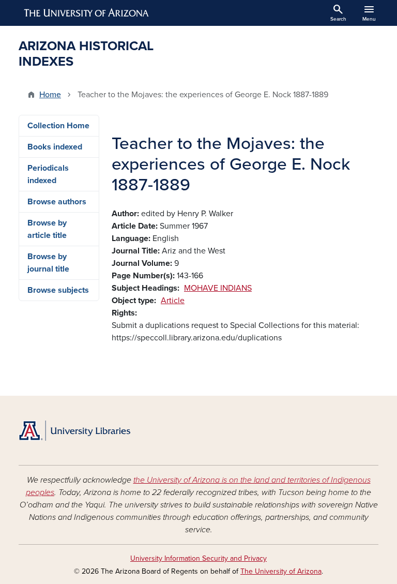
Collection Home (58, 126)
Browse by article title (47, 229)
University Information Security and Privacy (198, 558)
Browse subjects (58, 290)
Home (50, 94)
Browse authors (56, 202)
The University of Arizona (281, 571)
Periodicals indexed (48, 174)
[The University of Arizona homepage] (86, 13)
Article (173, 300)
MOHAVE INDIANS (218, 288)
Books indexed (54, 147)
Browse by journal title (48, 262)
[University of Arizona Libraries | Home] (74, 431)
